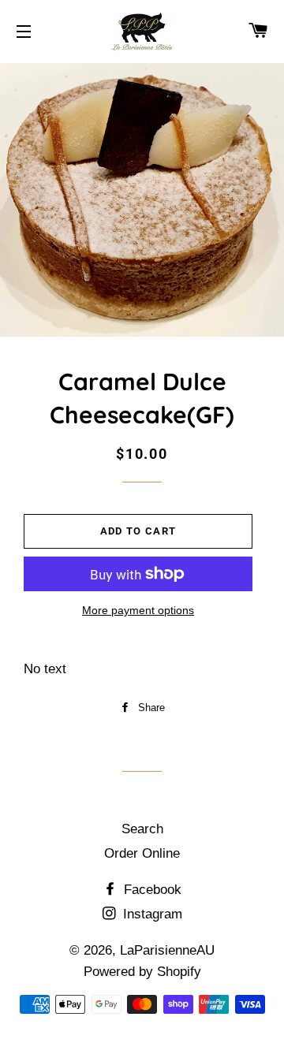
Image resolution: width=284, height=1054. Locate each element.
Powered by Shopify (142, 971)
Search (142, 828)
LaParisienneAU (167, 950)
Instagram (150, 914)
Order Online (142, 853)
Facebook (150, 889)
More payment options (138, 610)
